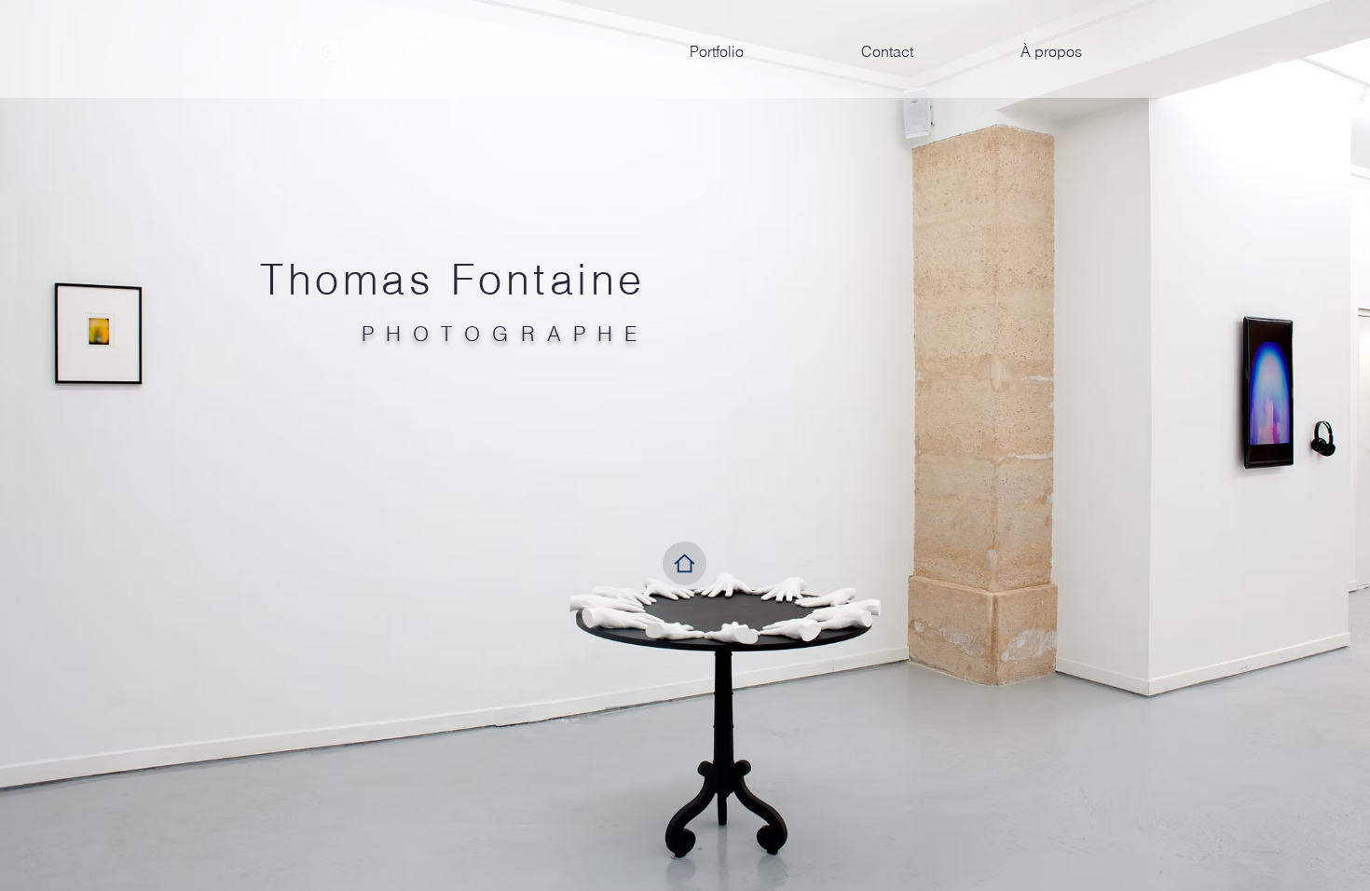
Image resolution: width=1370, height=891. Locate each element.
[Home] (684, 563)
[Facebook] (295, 51)
